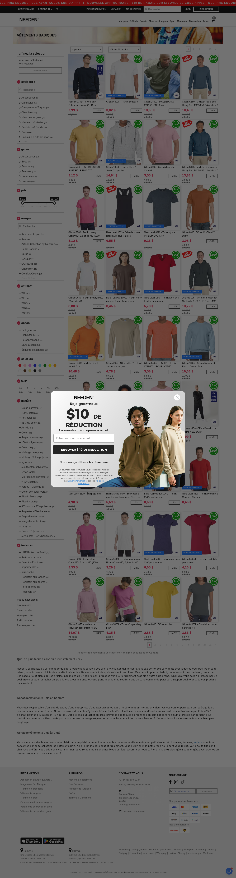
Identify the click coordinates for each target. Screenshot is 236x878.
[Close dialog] (177, 397)
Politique (100, 481)
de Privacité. (83, 483)
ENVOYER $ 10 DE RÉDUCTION (84, 449)
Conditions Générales (77, 481)
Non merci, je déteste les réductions (84, 462)
